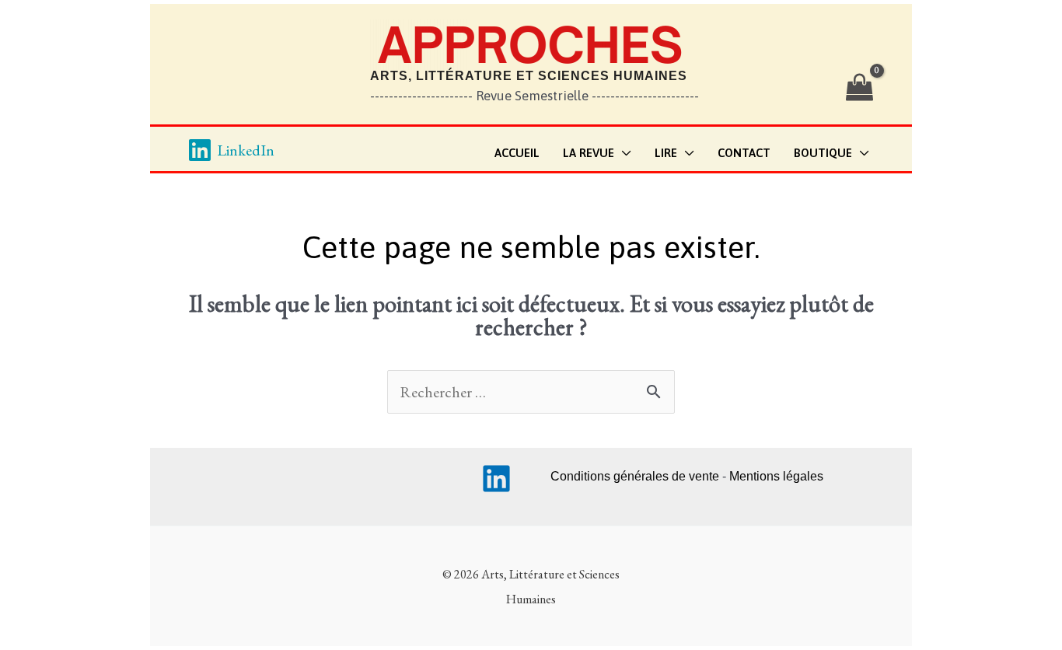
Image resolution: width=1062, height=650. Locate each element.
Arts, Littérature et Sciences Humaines (528, 75)
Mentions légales (776, 476)
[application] (622, 153)
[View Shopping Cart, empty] (859, 88)
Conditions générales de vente (634, 476)
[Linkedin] (496, 478)
